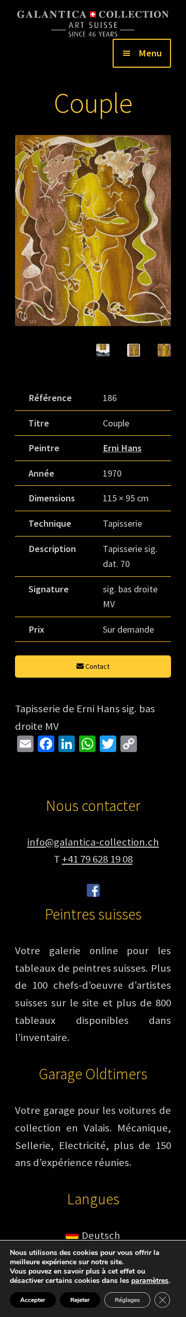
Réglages (127, 1300)
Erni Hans (122, 448)
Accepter (32, 1300)
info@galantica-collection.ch (93, 842)
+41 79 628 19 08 (97, 859)
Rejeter (80, 1300)
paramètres (149, 1280)
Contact (97, 666)
